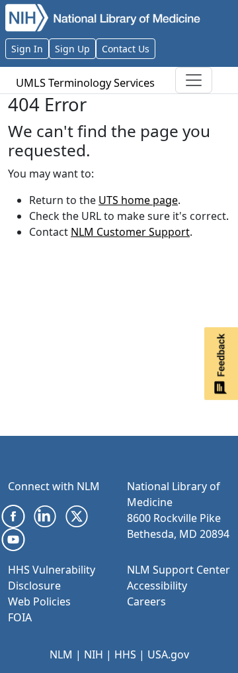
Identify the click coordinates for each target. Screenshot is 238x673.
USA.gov (168, 654)
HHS (125, 654)
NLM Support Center (178, 569)
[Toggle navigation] (193, 80)
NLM (61, 654)
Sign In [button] (27, 48)
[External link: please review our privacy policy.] (13, 515)
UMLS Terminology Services (85, 82)
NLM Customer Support (130, 232)
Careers (146, 601)
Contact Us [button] (125, 48)
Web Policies (39, 601)
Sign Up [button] (72, 48)
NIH (93, 654)
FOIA (20, 617)
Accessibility (157, 585)
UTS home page (138, 200)
